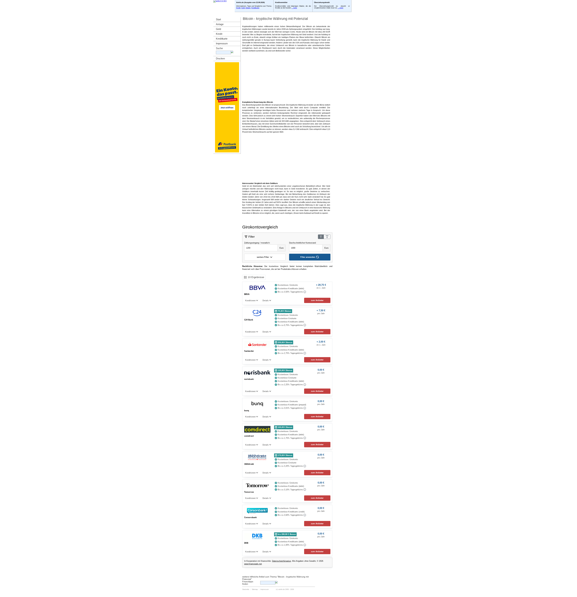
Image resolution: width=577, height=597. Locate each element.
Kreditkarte (255, 8)
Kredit (238, 8)
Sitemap (255, 589)
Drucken (220, 58)
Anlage (248, 8)
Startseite (245, 589)
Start (218, 19)
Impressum (222, 43)
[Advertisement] (286, 76)
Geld (243, 8)
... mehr (294, 8)
